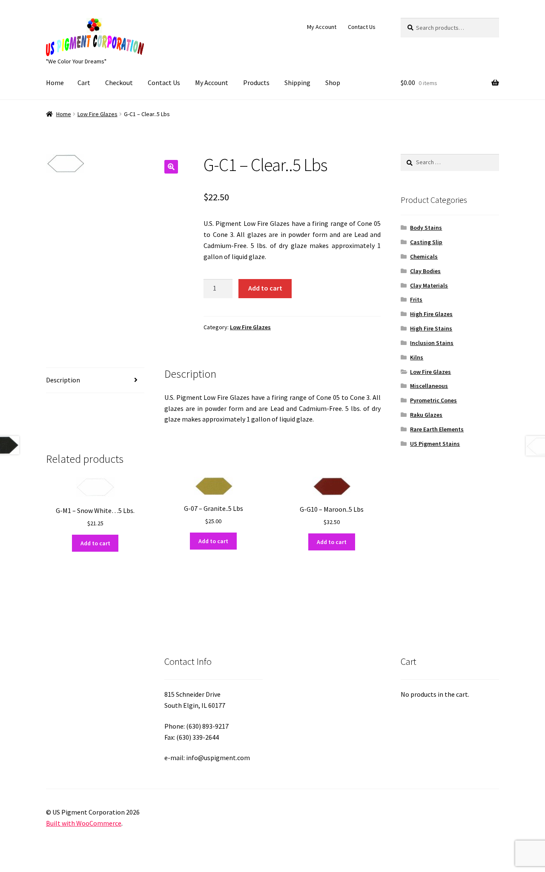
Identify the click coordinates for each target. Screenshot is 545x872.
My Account (321, 27)
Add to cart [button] (95, 543)
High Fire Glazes (431, 314)
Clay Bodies (425, 271)
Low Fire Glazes (97, 114)
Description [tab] (63, 380)
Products (256, 82)
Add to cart (265, 288)
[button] (171, 167)
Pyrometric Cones (433, 400)
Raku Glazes (426, 415)
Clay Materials (429, 285)
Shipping (297, 82)
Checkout (119, 82)
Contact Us (362, 27)
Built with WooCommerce (83, 823)
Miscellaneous (429, 386)
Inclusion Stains (431, 343)
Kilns (416, 357)
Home (55, 82)
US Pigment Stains (435, 443)
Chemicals (424, 256)
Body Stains (426, 227)
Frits (416, 299)
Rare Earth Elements (437, 429)
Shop (332, 82)
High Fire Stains (431, 328)
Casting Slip (426, 242)
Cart (83, 82)
